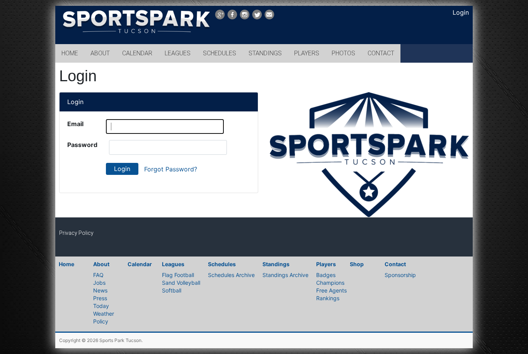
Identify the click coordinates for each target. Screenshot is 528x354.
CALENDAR (137, 53)
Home (66, 264)
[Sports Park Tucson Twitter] (257, 14)
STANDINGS (265, 53)
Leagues (173, 264)
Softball (171, 290)
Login (461, 12)
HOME (69, 53)
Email (75, 124)
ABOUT (100, 53)
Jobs (99, 282)
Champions (330, 282)
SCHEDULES (219, 53)
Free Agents (331, 290)
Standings (276, 264)
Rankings (327, 298)
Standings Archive (285, 275)
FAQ (98, 275)
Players (326, 264)
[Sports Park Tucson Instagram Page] (245, 14)
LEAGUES (178, 53)
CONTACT (381, 53)
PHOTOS (343, 53)
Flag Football (178, 275)
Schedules (222, 264)
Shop (357, 264)
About (101, 264)
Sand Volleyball (181, 282)
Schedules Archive (231, 275)
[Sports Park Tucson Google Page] (220, 14)
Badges (326, 275)
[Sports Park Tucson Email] (269, 14)
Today (101, 306)
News (100, 290)
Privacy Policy (76, 233)
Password (82, 145)
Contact (395, 264)
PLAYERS (306, 53)
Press (100, 298)
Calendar (140, 264)
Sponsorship (400, 275)
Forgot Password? (170, 169)
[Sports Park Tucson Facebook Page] (232, 14)
